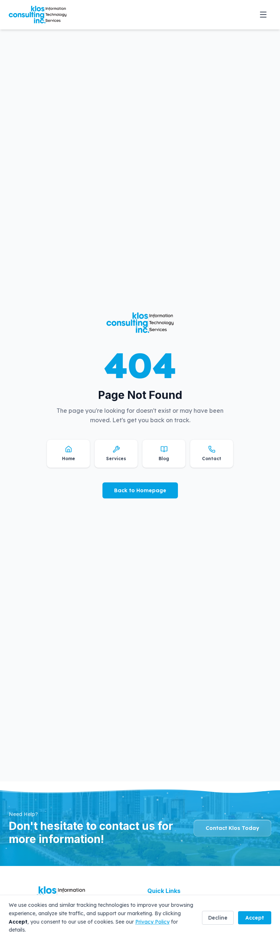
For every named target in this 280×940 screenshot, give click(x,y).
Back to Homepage (140, 490)
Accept (254, 917)
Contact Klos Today (232, 828)
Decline (218, 917)
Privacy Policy (152, 921)
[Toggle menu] (263, 15)
